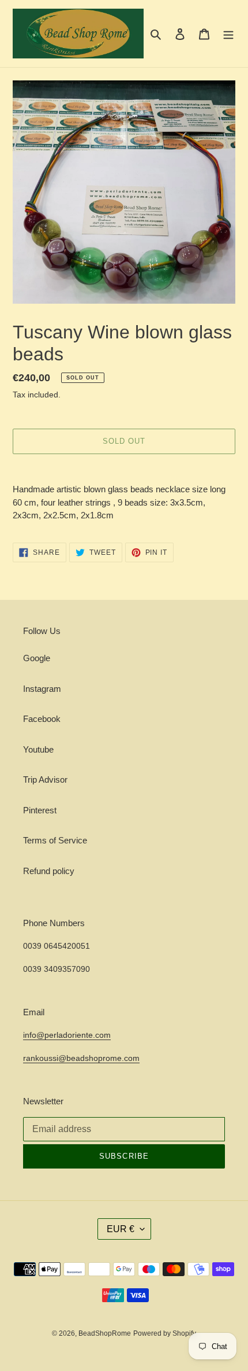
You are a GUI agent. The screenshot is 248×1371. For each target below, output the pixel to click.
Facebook (42, 719)
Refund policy (48, 871)
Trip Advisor (45, 779)
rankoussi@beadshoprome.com (81, 1058)
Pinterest (40, 810)
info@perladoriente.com (67, 1035)
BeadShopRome (104, 1333)
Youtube (38, 749)
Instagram (42, 689)
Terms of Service (55, 840)
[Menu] (228, 33)
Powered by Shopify (164, 1333)
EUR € (120, 1229)
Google (36, 658)
